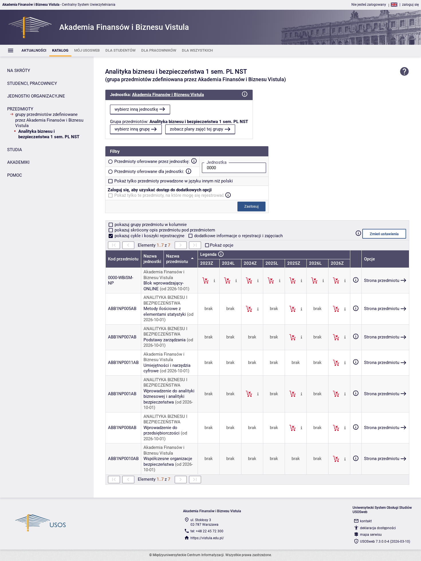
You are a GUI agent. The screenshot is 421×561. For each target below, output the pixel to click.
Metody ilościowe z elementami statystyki (164, 311)
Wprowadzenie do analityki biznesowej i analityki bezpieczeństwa (168, 396)
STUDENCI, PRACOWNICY (32, 83)
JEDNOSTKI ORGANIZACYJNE (36, 96)
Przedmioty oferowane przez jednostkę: (152, 161)
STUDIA (14, 149)
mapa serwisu (371, 535)
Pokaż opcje (221, 245)
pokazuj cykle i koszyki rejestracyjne (149, 235)
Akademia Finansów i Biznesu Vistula (168, 94)
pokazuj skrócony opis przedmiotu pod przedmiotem (164, 230)
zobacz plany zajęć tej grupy (196, 129)
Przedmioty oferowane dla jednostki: (149, 171)
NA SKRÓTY (18, 70)
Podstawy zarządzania (164, 339)
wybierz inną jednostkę (136, 109)
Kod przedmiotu (123, 259)
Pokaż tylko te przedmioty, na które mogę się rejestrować (169, 195)
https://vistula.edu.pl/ (207, 538)
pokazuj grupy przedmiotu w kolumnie (150, 224)
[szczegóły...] (214, 280)
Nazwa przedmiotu (177, 259)
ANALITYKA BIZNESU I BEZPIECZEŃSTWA (165, 300)
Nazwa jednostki (152, 259)
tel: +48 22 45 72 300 (206, 531)
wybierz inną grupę (132, 129)
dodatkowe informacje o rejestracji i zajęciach (238, 235)
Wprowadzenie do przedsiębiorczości (161, 430)
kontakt (366, 521)
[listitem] (34, 51)
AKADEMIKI (18, 162)
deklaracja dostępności (378, 528)
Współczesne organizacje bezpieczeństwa (167, 461)
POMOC (14, 175)
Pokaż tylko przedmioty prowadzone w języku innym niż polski (173, 181)
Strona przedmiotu (381, 280)
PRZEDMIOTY (20, 109)
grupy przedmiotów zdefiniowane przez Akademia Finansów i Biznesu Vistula (49, 120)
